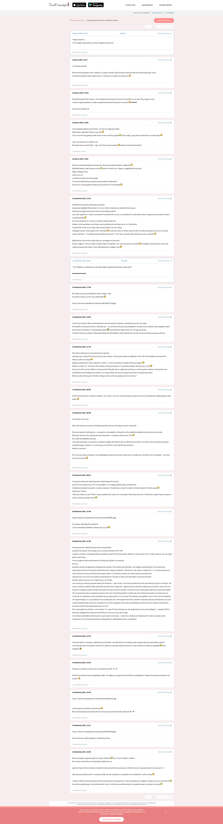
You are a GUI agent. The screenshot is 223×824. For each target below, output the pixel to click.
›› (172, 26)
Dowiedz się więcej (116, 814)
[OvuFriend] (59, 6)
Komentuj (161, 33)
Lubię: (167, 33)
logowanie (169, 13)
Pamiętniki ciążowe (77, 20)
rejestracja (157, 13)
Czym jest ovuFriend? (141, 13)
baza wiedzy (147, 5)
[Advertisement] (58, 47)
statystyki (130, 5)
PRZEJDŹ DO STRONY (111, 819)
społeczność (165, 5)
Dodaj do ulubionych (164, 20)
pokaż (85, 52)
